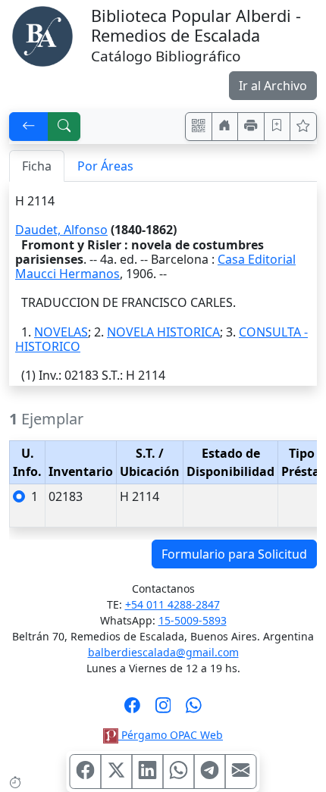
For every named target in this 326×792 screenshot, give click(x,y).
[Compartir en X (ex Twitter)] (117, 771)
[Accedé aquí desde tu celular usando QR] (198, 126)
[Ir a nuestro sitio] (225, 126)
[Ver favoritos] (303, 126)
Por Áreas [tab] (105, 166)
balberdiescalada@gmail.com (163, 652)
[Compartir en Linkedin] (148, 771)
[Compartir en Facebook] (86, 771)
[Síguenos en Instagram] (163, 710)
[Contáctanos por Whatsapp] (194, 710)
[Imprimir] (251, 126)
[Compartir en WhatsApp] (179, 771)
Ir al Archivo (273, 85)
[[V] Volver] (29, 126)
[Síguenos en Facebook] (132, 710)
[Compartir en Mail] (241, 771)
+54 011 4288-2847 (172, 604)
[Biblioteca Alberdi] (42, 35)
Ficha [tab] (37, 166)
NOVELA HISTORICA (163, 332)
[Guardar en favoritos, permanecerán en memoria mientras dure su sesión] (277, 126)
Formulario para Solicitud (234, 554)
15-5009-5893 (192, 620)
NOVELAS (61, 332)
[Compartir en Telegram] (210, 771)
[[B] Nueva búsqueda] (64, 126)
